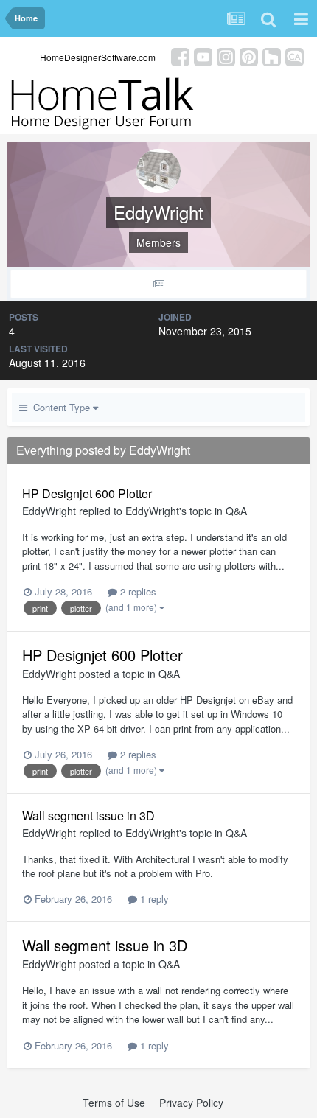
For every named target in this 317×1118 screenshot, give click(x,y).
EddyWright (49, 510)
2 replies (136, 591)
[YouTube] (203, 55)
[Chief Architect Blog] (294, 55)
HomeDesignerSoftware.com (98, 57)
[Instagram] (226, 55)
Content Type (60, 407)
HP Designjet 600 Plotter (87, 493)
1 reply (153, 899)
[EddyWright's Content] (158, 284)
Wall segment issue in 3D (88, 815)
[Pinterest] (249, 55)
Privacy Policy (191, 1102)
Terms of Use (114, 1102)
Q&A (236, 510)
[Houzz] (271, 55)
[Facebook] (180, 55)
